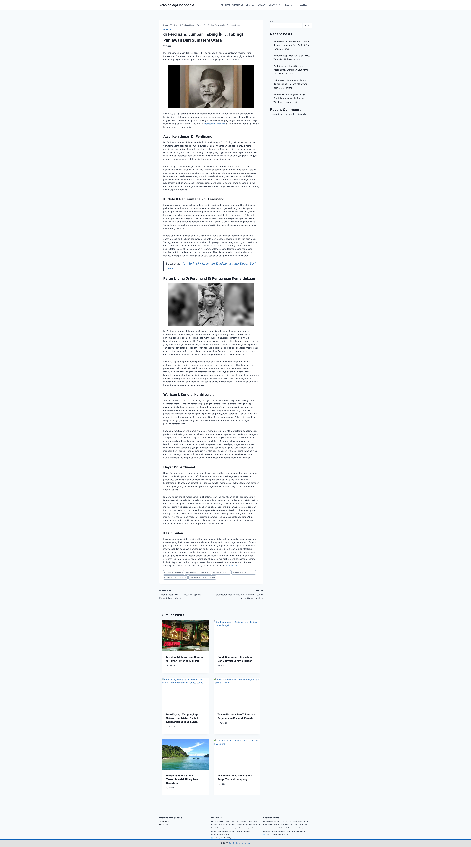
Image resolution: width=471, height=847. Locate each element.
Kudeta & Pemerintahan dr (244, 572)
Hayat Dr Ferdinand (221, 572)
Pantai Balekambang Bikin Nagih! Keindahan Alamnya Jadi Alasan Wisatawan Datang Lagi (289, 98)
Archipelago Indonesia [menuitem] (215, 123)
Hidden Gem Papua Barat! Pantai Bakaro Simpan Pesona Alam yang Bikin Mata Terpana (290, 84)
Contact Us (237, 5)
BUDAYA (262, 5)
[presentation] (185, 635)
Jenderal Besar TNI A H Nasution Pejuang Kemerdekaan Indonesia (180, 594)
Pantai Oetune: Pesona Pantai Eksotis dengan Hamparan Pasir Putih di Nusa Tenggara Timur (292, 45)
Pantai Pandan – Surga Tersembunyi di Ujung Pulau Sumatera (182, 779)
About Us (225, 5)
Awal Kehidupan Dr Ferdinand (198, 572)
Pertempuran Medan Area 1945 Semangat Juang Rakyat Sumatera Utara (239, 594)
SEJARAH (250, 5)
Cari (272, 21)
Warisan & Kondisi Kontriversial (202, 577)
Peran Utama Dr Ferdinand (175, 577)
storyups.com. (232, 565)
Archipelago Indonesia (173, 572)
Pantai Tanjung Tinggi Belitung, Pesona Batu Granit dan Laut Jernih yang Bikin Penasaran (291, 70)
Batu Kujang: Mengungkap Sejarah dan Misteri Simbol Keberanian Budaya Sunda (182, 718)
